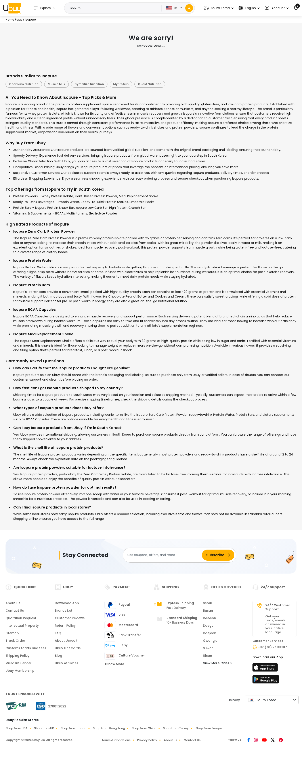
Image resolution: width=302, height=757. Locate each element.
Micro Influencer (19, 663)
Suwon (208, 648)
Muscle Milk (56, 84)
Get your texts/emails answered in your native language (275, 624)
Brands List (63, 610)
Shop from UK (44, 728)
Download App (67, 603)
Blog (58, 655)
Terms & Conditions (115, 740)
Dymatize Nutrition (89, 84)
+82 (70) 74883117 (272, 647)
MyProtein (121, 84)
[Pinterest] (281, 740)
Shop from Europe (208, 728)
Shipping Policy (17, 655)
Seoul (207, 603)
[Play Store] (265, 680)
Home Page (14, 19)
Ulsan (207, 655)
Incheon (209, 618)
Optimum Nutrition (23, 84)
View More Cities (216, 663)
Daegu (208, 625)
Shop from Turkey (176, 728)
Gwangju (210, 640)
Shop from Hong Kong (109, 728)
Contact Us (15, 610)
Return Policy (65, 625)
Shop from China (144, 728)
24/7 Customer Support (277, 607)
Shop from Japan (73, 728)
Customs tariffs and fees (26, 648)
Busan (208, 610)
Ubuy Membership (20, 670)
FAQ (58, 633)
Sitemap (12, 633)
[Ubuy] (12, 7)
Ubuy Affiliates (66, 663)
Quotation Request (21, 618)
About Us (13, 603)
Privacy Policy (147, 740)
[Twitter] (273, 740)
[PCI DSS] (16, 706)
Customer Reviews (70, 618)
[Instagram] (256, 740)
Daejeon (209, 633)
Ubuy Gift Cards (68, 648)
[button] (219, 8)
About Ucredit (66, 640)
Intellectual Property (22, 625)
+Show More (114, 664)
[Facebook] (248, 740)
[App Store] (265, 668)
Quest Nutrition (150, 84)
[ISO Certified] (49, 706)
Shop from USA (16, 728)
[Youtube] (264, 740)
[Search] (189, 8)
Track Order (15, 640)
